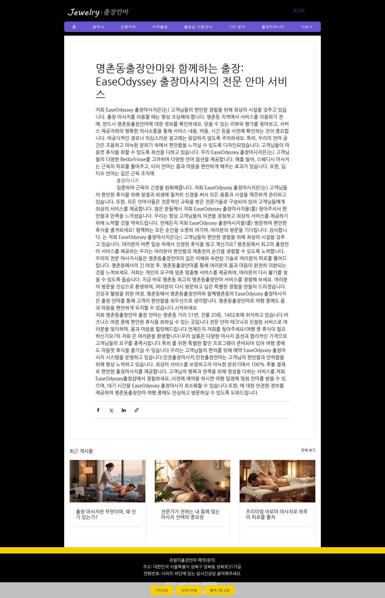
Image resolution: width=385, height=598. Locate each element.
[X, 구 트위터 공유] (110, 410)
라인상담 (162, 590)
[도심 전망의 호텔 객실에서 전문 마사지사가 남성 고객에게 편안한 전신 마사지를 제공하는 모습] (107, 481)
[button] (98, 26)
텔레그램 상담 (220, 590)
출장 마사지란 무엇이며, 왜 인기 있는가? (106, 514)
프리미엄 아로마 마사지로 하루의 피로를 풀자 (277, 514)
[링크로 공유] (136, 410)
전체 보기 (308, 450)
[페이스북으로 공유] (98, 410)
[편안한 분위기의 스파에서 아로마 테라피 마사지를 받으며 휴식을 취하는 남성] (277, 481)
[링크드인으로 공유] (123, 410)
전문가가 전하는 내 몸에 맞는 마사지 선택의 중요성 (190, 514)
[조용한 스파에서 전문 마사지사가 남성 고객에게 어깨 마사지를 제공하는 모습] (192, 481)
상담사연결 (189, 590)
